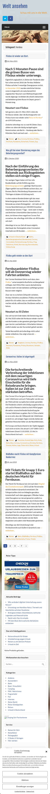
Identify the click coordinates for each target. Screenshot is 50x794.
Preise (23, 345)
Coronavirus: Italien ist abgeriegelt (20, 356)
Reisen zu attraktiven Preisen (19, 642)
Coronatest (10, 242)
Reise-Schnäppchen (15, 705)
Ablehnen (25, 780)
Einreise (33, 443)
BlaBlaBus (26, 536)
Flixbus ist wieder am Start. (17, 56)
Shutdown (30, 345)
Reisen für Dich (14, 730)
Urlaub (36, 445)
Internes (11, 699)
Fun (9, 697)
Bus (19, 139)
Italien (14, 445)
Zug (36, 142)
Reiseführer (12, 733)
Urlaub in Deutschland (17, 237)
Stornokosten (33, 244)
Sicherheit (24, 142)
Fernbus (30, 139)
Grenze (8, 445)
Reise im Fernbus (35, 118)
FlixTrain (9, 142)
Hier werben (12, 741)
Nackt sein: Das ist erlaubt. (18, 618)
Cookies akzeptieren (25, 774)
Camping (11, 689)
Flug (35, 242)
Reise (31, 445)
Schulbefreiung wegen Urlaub (19, 639)
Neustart (9, 345)
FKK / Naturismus (15, 691)
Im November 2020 (12, 88)
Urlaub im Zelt (13, 644)
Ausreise (21, 440)
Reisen (11, 139)
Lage (18, 445)
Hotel (16, 244)
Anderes (11, 678)
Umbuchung (10, 247)
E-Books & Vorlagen (15, 738)
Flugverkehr (12, 694)
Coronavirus (24, 443)
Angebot (21, 343)
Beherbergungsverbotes (14, 186)
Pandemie (16, 142)
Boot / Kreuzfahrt (14, 686)
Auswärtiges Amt (31, 440)
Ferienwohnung (20, 242)
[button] (46, 751)
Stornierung (23, 244)
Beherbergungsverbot (14, 239)
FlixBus (36, 139)
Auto (40, 440)
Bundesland (26, 239)
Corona (24, 139)
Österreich (25, 445)
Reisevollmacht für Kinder (18, 636)
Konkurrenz (10, 539)
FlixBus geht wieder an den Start (19, 255)
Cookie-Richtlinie (20, 791)
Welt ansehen (15, 6)
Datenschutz (30, 791)
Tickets (31, 142)
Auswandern (12, 681)
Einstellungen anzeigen (25, 786)
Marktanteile (20, 539)
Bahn (31, 237)
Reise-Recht (12, 702)
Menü (7, 27)
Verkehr (37, 345)
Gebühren (9, 244)
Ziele (8, 348)
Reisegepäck (13, 735)
